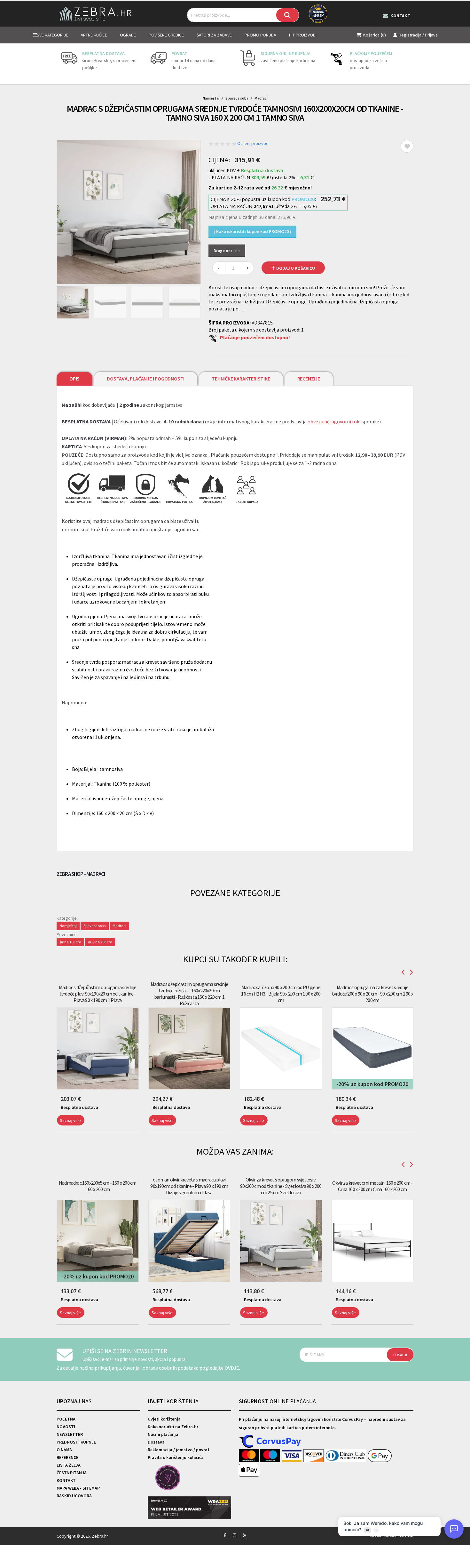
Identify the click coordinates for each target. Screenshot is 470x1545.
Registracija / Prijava (418, 35)
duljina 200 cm (100, 942)
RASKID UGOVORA (74, 1496)
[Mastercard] (249, 1456)
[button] (58, 1135)
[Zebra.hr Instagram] (234, 1535)
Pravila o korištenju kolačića (176, 1457)
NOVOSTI (66, 1426)
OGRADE (128, 35)
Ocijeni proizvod (253, 143)
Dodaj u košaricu (295, 268)
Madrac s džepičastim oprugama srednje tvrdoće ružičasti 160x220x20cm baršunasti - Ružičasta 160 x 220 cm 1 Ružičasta (189, 993)
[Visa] (292, 1456)
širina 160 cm (70, 942)
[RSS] (244, 1535)
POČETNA (66, 1419)
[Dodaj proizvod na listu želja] (407, 146)
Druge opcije (226, 250)
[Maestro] (271, 1456)
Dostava (156, 1442)
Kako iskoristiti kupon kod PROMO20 (252, 231)
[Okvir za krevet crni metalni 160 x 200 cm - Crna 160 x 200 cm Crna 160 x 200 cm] (372, 1241)
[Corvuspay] (270, 1442)
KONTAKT (66, 1480)
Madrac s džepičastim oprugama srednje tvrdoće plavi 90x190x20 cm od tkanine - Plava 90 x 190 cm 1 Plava (97, 993)
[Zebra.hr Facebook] (225, 1535)
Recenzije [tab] (308, 378)
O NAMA (64, 1450)
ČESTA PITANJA (72, 1473)
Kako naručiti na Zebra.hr (173, 1426)
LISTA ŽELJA (69, 1465)
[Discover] (314, 1456)
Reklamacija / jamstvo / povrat (178, 1450)
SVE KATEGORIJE (52, 35)
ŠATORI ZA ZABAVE (214, 35)
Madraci (261, 98)
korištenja (173, 1401)
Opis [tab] (74, 378)
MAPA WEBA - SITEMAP (78, 1488)
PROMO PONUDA (260, 35)
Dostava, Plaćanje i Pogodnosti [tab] (145, 378)
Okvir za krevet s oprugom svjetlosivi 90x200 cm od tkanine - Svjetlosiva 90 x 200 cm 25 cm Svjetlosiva (281, 1186)
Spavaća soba (236, 98)
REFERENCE (67, 1457)
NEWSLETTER (70, 1434)
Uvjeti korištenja (164, 1419)
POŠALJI (400, 1354)
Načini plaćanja (163, 1434)
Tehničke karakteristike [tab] (241, 378)
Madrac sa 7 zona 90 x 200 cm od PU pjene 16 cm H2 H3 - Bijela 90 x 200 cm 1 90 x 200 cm (280, 993)
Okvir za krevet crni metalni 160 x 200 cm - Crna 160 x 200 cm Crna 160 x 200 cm (372, 1186)
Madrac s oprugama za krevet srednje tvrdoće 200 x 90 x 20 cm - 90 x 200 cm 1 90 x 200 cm (372, 993)
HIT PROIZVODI (303, 35)
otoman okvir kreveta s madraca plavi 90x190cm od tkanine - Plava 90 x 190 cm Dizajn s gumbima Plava (189, 1186)
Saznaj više (70, 1120)
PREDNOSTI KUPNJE (76, 1442)
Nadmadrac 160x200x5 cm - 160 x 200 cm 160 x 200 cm (97, 1186)
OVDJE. (232, 1368)
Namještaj (211, 98)
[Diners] (346, 1456)
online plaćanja (277, 1401)
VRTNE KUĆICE (94, 35)
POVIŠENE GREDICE (166, 35)
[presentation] (61, 64)
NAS (74, 1401)
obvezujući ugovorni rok (333, 421)
